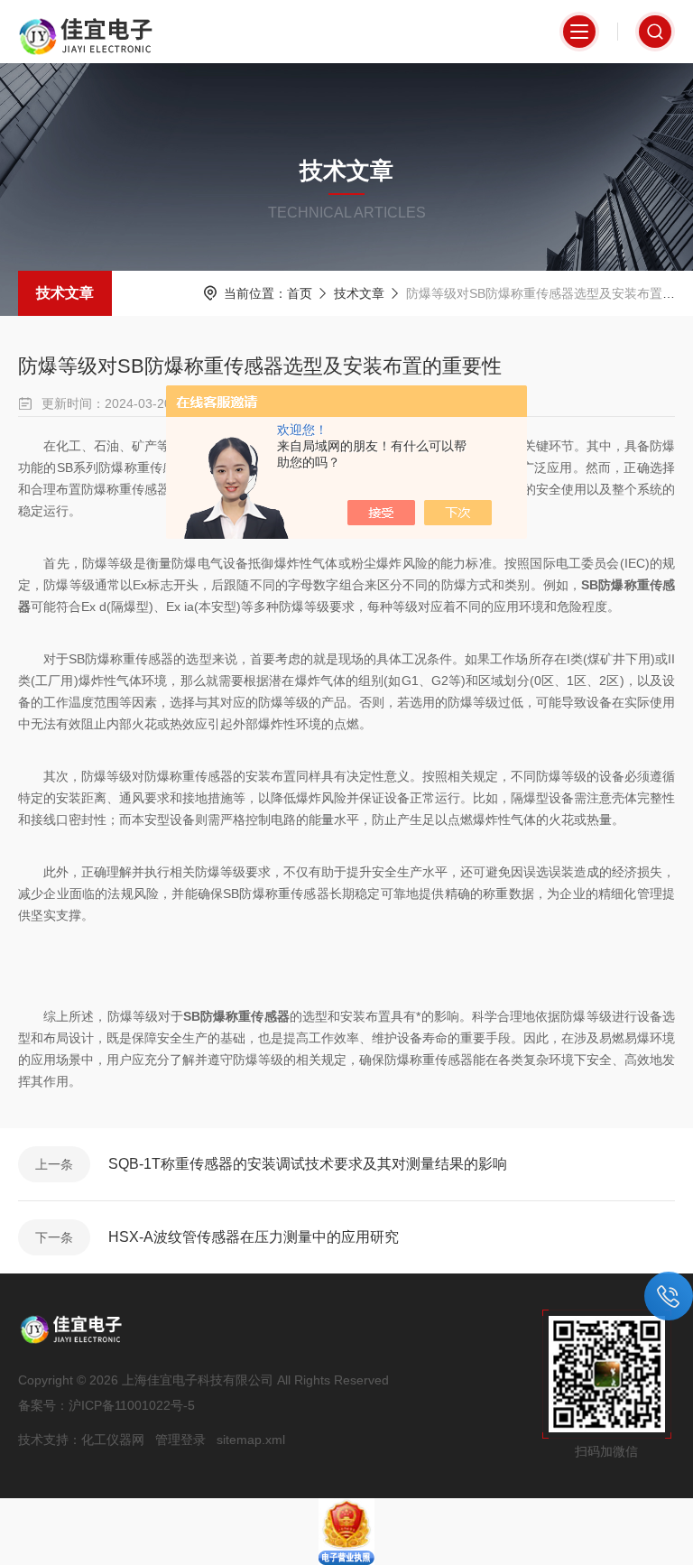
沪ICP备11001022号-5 (132, 1405)
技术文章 (65, 293)
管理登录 (180, 1439)
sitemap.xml (251, 1439)
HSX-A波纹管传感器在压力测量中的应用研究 (253, 1237)
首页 (299, 293)
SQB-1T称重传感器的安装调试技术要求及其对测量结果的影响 (307, 1163)
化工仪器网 (112, 1439)
